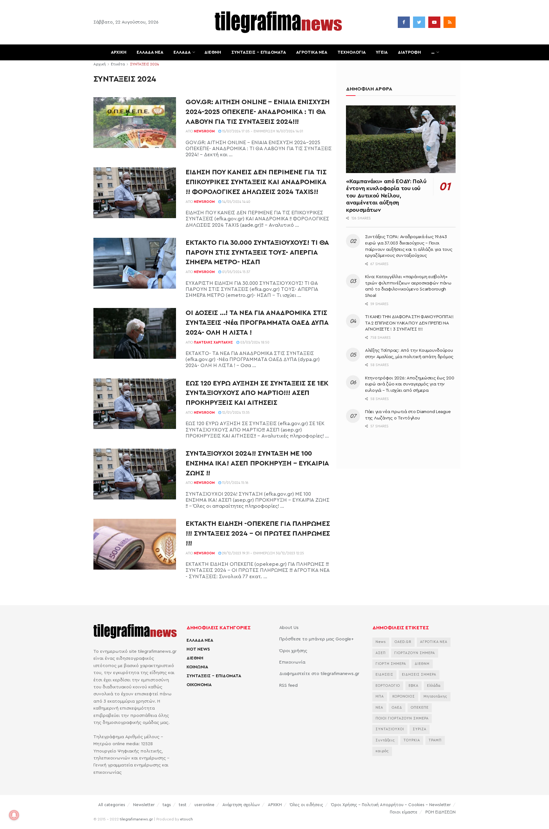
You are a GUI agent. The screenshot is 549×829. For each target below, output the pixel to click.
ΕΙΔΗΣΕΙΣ (384, 674)
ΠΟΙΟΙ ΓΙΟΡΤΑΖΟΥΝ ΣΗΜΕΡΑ (402, 718)
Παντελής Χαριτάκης (213, 342)
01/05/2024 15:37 (235, 272)
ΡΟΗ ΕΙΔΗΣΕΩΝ (440, 812)
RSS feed (288, 685)
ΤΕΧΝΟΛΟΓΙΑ (351, 52)
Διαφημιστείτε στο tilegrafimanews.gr (319, 674)
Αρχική (99, 64)
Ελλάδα (434, 685)
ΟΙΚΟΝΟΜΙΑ (199, 685)
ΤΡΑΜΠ (435, 740)
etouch (186, 819)
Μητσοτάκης (435, 696)
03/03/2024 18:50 (254, 342)
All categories (111, 805)
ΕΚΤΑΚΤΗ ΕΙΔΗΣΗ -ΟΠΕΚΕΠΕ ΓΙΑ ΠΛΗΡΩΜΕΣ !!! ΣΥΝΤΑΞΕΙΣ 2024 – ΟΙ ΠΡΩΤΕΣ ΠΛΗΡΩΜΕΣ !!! (258, 533)
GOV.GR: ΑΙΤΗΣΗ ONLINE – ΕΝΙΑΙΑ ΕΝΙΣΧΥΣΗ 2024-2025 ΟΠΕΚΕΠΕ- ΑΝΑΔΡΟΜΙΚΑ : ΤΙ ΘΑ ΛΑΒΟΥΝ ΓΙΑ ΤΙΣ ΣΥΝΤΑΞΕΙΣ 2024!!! (258, 111)
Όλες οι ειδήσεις (306, 805)
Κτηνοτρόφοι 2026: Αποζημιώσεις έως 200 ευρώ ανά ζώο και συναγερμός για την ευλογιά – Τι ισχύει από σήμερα (409, 384)
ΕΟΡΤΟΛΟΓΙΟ (388, 685)
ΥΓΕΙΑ (382, 52)
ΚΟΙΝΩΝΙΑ (197, 667)
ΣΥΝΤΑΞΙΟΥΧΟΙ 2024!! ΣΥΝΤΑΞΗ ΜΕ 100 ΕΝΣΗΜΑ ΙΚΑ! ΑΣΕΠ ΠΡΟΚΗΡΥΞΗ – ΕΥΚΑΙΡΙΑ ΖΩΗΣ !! (257, 463)
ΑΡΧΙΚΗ (118, 52)
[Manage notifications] (14, 815)
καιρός (382, 751)
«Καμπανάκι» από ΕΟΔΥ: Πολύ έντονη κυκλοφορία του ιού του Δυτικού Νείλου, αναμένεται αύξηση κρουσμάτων (386, 195)
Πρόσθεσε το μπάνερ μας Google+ (316, 639)
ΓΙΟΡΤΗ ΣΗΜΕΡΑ (391, 663)
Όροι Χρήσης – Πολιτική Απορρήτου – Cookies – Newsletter (391, 805)
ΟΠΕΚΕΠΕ (420, 707)
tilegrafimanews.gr (136, 819)
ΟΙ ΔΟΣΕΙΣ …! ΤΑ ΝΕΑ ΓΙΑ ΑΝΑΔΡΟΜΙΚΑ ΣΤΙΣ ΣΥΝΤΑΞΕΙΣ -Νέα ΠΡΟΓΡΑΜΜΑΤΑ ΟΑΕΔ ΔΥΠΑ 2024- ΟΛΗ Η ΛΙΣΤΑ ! (257, 322)
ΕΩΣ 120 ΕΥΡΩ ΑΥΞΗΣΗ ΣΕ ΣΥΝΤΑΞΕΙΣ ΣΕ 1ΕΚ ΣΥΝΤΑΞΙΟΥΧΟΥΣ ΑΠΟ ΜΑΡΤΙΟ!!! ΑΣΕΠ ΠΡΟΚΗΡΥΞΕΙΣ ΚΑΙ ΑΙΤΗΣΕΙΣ (257, 393)
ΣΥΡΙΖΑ (419, 729)
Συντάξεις (385, 740)
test (182, 805)
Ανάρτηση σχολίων (241, 805)
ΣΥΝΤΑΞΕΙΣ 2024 (144, 64)
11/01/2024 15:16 (234, 483)
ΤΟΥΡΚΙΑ (411, 740)
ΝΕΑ (379, 707)
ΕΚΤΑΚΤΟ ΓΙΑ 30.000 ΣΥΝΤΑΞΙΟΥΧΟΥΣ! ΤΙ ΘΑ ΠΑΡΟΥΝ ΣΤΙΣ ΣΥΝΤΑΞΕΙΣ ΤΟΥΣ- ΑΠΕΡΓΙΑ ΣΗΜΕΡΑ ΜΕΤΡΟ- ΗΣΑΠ (257, 252)
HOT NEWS (198, 649)
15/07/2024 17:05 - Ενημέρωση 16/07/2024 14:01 (262, 131)
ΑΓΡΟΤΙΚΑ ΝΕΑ (311, 52)
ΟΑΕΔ (397, 707)
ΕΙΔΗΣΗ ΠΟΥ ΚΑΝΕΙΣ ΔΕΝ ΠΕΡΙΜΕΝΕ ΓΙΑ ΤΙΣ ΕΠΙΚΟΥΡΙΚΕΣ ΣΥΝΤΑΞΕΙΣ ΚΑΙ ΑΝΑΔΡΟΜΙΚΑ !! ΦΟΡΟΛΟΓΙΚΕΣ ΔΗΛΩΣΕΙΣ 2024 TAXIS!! (256, 182)
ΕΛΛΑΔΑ (182, 52)
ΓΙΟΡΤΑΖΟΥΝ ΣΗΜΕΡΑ (414, 653)
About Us (289, 627)
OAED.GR (403, 642)
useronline (204, 805)
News (381, 642)
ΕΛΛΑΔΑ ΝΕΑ (150, 52)
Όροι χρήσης (293, 651)
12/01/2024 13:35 (235, 412)
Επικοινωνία (292, 662)
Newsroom (204, 131)
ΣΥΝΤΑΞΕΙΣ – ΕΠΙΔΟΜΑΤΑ (258, 52)
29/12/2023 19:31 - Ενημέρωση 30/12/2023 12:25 (262, 553)
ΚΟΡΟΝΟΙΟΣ (403, 696)
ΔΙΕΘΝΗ (212, 52)
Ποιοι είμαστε (403, 812)
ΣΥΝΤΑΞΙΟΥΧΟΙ (390, 729)
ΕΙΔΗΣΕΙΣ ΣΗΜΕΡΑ (419, 674)
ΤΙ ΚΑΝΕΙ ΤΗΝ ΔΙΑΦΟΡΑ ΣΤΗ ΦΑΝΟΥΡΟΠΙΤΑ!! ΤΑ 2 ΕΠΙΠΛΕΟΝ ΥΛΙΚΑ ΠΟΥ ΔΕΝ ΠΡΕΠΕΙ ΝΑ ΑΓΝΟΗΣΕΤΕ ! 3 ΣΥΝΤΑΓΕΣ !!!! (409, 323)
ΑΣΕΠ (381, 653)
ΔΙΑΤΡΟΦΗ (409, 52)
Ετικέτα (118, 64)
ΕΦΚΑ (413, 685)
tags (167, 805)
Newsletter (144, 805)
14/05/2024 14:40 (235, 202)
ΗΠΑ (380, 696)
